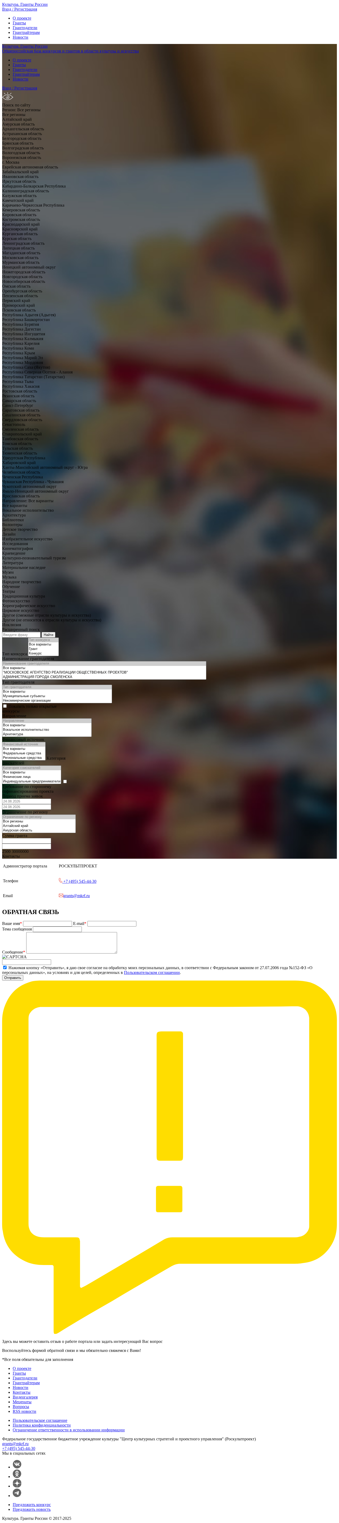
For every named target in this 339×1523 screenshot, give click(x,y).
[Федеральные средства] (23, 753)
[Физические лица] (31, 777)
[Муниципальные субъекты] (57, 696)
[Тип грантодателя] (57, 687)
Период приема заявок (22, 796)
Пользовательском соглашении (152, 972)
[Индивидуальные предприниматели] (31, 781)
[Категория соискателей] (31, 768)
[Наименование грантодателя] (104, 663)
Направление (14, 716)
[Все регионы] (38, 821)
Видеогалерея (25, 1397)
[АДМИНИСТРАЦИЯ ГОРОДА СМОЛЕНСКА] (104, 677)
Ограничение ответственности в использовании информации (69, 1430)
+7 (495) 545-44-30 (79, 881)
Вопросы (21, 1406)
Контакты (21, 1392)
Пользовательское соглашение (40, 1420)
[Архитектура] (46, 734)
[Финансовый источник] (23, 744)
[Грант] (43, 649)
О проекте (22, 18)
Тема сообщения (17, 929)
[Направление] (46, 721)
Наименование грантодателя (28, 658)
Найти (48, 635)
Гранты (19, 23)
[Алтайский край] (38, 826)
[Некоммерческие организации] (57, 700)
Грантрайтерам (26, 32)
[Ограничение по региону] (38, 817)
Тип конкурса (14, 654)
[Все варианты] (43, 644)
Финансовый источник (23, 739)
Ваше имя (12, 923)
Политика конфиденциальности (42, 1425)
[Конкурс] (43, 653)
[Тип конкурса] (43, 640)
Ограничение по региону (25, 812)
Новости (20, 37)
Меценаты (22, 1402)
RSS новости (24, 1411)
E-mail (79, 923)
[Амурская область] (38, 830)
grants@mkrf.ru (76, 895)
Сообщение (13, 952)
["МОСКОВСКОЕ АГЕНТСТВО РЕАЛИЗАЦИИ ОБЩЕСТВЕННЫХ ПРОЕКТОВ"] (104, 672)
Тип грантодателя (18, 682)
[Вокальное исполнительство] (46, 730)
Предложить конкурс (32, 1504)
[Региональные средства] (23, 758)
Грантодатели (25, 27)
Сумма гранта (14, 835)
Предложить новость (32, 1509)
